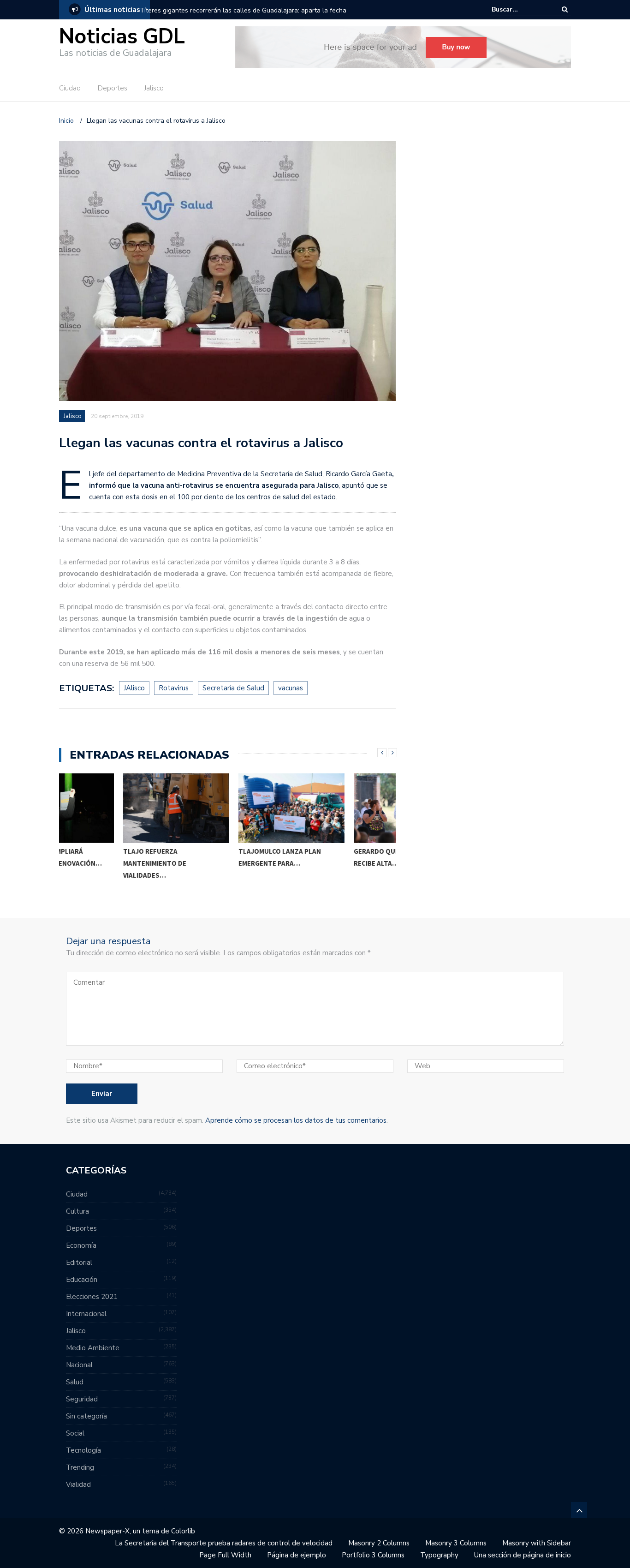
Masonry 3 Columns (456, 1543)
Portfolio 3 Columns (373, 1555)
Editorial (79, 1262)
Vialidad (78, 1484)
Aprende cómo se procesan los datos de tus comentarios (295, 1120)
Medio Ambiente (92, 1348)
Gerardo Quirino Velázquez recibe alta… (338, 857)
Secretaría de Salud (233, 688)
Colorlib (183, 1531)
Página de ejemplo (296, 1555)
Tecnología (83, 1450)
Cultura (77, 1211)
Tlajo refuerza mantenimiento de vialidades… (90, 863)
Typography (439, 1555)
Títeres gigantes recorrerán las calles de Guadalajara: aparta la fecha (243, 10)
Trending (80, 1467)
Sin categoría (86, 1416)
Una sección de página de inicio (522, 1555)
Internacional (86, 1313)
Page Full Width (225, 1555)
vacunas (290, 688)
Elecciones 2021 (92, 1296)
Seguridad (82, 1399)
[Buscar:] (519, 9)
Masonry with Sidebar (536, 1543)
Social (75, 1433)
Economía (81, 1245)
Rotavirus (174, 688)
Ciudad (70, 88)
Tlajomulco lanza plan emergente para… (215, 857)
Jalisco (154, 88)
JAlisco (134, 688)
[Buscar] (564, 9)
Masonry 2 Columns (379, 1543)
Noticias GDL (122, 37)
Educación (81, 1279)
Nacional (79, 1365)
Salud (74, 1382)
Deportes (112, 88)
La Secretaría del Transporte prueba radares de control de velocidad (224, 1543)
